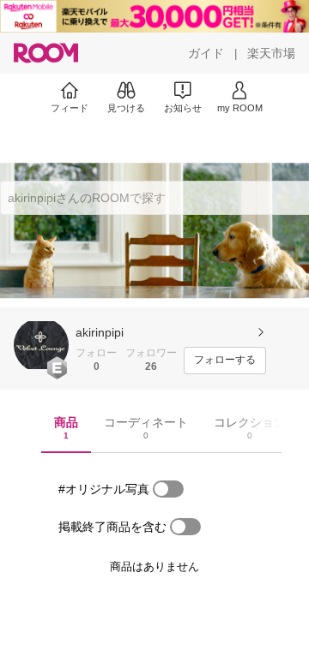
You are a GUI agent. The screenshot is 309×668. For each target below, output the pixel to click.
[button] (41, 345)
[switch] (168, 489)
